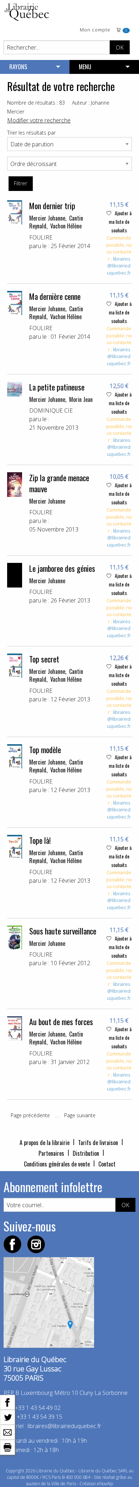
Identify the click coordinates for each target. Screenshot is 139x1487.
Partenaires (51, 1153)
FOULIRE (40, 237)
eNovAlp (105, 1484)
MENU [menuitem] (85, 66)
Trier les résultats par (31, 132)
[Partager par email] (7, 1432)
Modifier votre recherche (39, 120)
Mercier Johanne (47, 218)
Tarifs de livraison (98, 1142)
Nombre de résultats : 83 (36, 102)
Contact (106, 1164)
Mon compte (95, 30)
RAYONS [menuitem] (18, 66)
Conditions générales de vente (57, 1164)
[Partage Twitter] (7, 1417)
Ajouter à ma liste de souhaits (120, 221)
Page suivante (80, 1115)
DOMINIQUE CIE (51, 410)
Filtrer (20, 183)
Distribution (86, 1153)
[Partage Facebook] (7, 1402)
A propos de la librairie (45, 1142)
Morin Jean (81, 399)
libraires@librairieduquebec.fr (119, 266)
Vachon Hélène (66, 226)
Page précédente (30, 1115)
